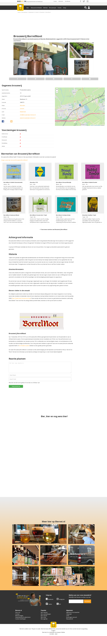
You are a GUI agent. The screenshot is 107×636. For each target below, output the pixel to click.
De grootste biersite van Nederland (34, 1)
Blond (57, 184)
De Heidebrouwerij (24, 345)
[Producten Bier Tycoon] (41, 480)
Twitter (50, 604)
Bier (27, 8)
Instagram (61, 599)
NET (22, 1)
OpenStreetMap (97, 125)
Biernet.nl (45, 632)
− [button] (56, 92)
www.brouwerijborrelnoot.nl (27, 118)
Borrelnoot (48, 12)
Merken (45, 8)
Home (19, 12)
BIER (19, 1)
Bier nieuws (44, 615)
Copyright (69, 614)
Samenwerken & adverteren (22, 617)
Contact (55, 1)
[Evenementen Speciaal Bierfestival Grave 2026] (87, 428)
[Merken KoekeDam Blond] (66, 480)
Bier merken (44, 612)
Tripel (31, 217)
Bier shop (43, 617)
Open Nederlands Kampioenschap (21, 298)
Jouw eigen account (71, 617)
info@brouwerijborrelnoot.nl (28, 115)
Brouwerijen (52, 8)
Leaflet (92, 125)
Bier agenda (44, 619)
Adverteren (60, 1)
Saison (5, 184)
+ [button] (56, 89)
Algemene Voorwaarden (72, 612)
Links (67, 615)
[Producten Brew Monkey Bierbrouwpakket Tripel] (53, 428)
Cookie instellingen (20, 619)
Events (59, 8)
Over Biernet (67, 1)
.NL (25, 1)
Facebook (50, 599)
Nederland (31, 12)
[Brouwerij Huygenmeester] (15, 480)
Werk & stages (19, 615)
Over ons (17, 612)
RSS (60, 604)
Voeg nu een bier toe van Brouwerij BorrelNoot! (14, 160)
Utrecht (36, 12)
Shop (64, 8)
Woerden (42, 12)
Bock (83, 184)
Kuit (31, 184)
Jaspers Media (61, 632)
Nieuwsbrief (69, 619)
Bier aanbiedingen (46, 614)
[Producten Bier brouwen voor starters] (91, 480)
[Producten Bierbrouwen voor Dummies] (87, 454)
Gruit (57, 217)
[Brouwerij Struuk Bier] (53, 454)
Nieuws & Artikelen (36, 8)
